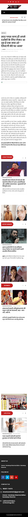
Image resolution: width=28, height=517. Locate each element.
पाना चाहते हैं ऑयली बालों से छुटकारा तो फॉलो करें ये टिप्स (11, 437)
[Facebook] (8, 2)
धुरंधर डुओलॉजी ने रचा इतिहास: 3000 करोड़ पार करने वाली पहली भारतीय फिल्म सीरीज (13, 249)
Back (4, 33)
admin (4, 49)
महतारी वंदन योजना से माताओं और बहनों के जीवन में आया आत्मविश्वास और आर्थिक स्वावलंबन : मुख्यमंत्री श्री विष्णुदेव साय (14, 183)
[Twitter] (10, 2)
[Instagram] (18, 2)
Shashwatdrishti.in (7, 177)
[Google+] (13, 2)
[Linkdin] (16, 2)
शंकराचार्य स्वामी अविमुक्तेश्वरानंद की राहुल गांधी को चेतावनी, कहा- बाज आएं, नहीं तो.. (14, 310)
